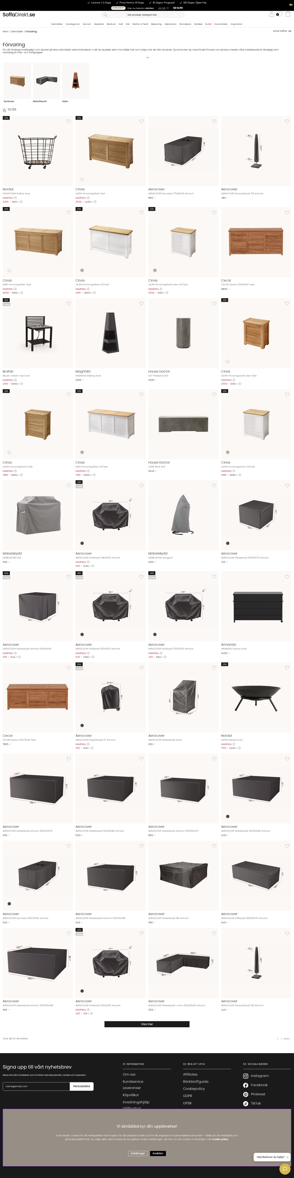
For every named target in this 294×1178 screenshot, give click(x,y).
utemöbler (65, 50)
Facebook (259, 1085)
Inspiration (236, 24)
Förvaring (31, 31)
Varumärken (221, 24)
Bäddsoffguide (195, 1081)
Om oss (129, 1074)
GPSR (187, 1103)
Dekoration (170, 24)
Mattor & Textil (140, 24)
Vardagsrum (73, 24)
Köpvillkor (131, 1095)
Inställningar (138, 1153)
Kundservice (133, 1081)
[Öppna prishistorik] (15, 198)
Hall (121, 24)
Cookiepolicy (194, 1089)
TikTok (256, 1103)
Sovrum (87, 24)
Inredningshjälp (136, 1102)
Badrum (111, 24)
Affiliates (190, 1074)
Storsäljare (185, 24)
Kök (127, 24)
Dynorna (178, 50)
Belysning (156, 24)
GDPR (187, 1096)
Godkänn (158, 1153)
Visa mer (147, 1024)
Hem (5, 31)
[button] (147, 8)
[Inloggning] (271, 15)
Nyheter (198, 24)
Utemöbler (57, 24)
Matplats (99, 24)
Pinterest (258, 1094)
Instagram (260, 1076)
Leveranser (132, 1088)
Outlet (208, 24)
